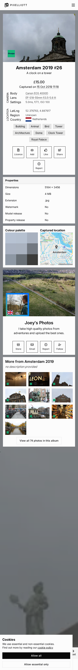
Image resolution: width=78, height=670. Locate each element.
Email (32, 349)
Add (32, 154)
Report (39, 168)
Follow (59, 349)
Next (73, 654)
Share (60, 154)
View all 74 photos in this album (39, 440)
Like (46, 154)
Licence (18, 154)
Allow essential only (36, 664)
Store (18, 349)
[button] (48, 87)
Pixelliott (18, 5)
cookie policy (45, 647)
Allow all (36, 655)
